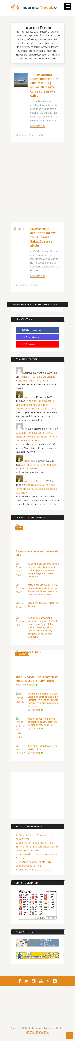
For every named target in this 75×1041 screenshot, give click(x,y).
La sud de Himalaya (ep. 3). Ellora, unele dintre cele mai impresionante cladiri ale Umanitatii (36, 405)
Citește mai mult (37, 126)
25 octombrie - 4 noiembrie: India (35, 842)
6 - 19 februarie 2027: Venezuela (33, 869)
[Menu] (67, 6)
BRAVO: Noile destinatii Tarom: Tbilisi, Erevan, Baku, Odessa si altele (43, 237)
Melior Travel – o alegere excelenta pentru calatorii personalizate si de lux (42, 722)
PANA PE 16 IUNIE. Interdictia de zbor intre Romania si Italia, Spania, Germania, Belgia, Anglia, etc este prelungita (43, 570)
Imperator (29, 397)
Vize (19, 528)
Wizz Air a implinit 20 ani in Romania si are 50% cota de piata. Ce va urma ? (36, 489)
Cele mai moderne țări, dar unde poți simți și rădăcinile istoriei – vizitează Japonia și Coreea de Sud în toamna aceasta (43, 700)
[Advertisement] (37, 184)
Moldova (21, 654)
